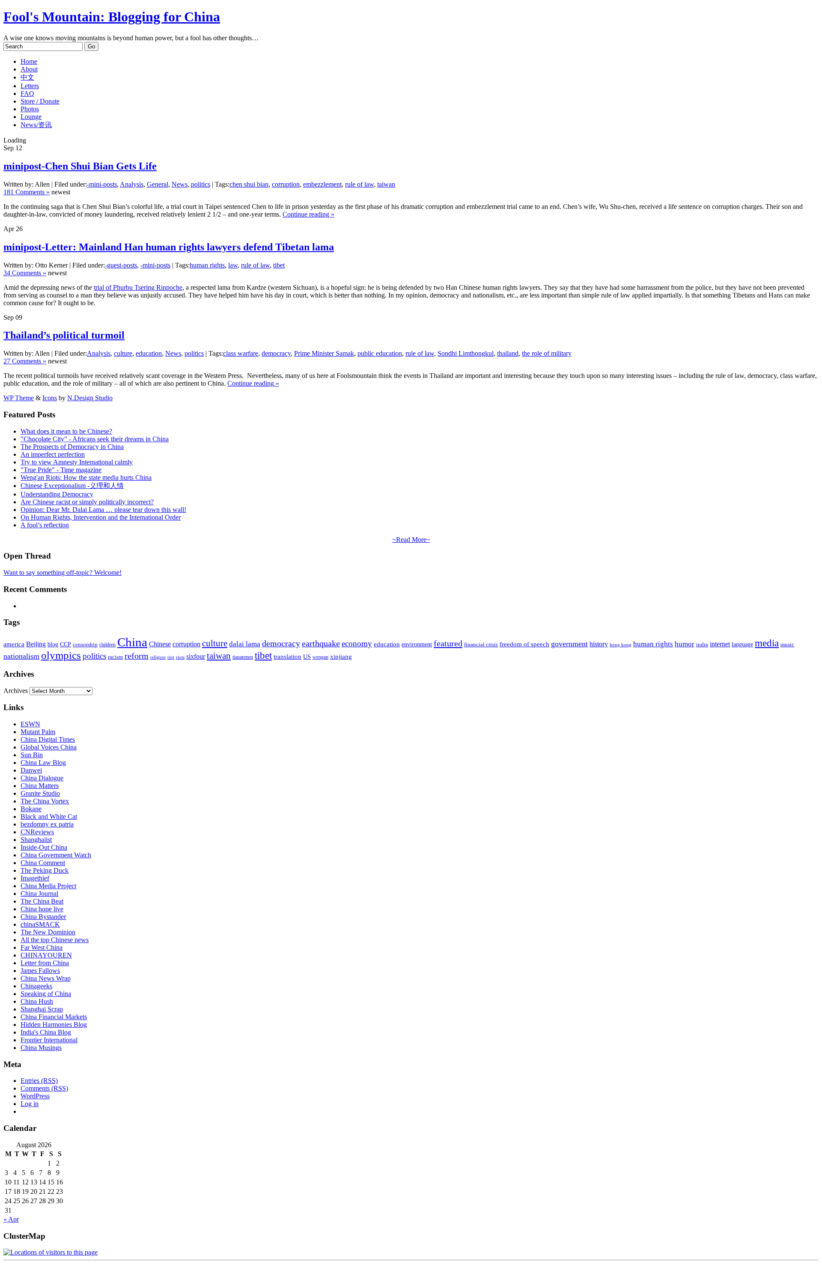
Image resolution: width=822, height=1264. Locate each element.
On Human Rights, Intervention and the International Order (101, 517)
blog (53, 644)
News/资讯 (36, 124)
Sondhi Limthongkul (466, 353)
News (180, 184)
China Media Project (48, 885)
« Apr (11, 1219)
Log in (30, 1103)
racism (115, 657)
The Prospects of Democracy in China (72, 446)
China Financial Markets (54, 1016)
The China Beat (42, 901)
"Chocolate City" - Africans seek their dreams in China (95, 439)
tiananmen (242, 657)
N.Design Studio (90, 398)
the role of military (547, 353)
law (233, 265)
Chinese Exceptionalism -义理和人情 (72, 485)
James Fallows (40, 970)
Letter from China (45, 963)
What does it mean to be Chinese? (66, 431)
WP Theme (18, 398)
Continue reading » (308, 214)
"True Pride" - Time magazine (61, 469)
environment (417, 644)
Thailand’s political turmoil (64, 335)
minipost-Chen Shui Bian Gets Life (80, 166)
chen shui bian (248, 184)
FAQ (27, 93)
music (787, 644)
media (767, 643)
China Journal (39, 893)
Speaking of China (46, 993)
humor (684, 644)
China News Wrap (46, 978)
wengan (320, 657)
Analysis (131, 184)
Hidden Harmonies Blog (54, 1024)
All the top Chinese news (55, 939)
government (569, 643)
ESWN (30, 724)
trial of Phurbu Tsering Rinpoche (138, 287)
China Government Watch (56, 855)
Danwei (31, 770)
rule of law (359, 184)
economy (357, 643)
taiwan (386, 184)
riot (170, 657)
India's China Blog (46, 1032)
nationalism (21, 656)
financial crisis (481, 645)
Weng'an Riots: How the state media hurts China (86, 477)
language (742, 644)
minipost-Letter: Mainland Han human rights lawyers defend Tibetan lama (168, 247)
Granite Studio (40, 793)
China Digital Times (48, 739)
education (149, 353)
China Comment (43, 862)
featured (448, 643)
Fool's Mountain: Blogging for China (111, 16)
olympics (61, 655)
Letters (30, 85)
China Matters (40, 785)
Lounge (31, 116)
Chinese (160, 644)
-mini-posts (102, 184)
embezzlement (322, 184)
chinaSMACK (40, 924)
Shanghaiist (36, 839)
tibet (279, 265)
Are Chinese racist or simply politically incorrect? (87, 502)
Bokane (31, 808)
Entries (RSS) (39, 1080)
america (13, 644)
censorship (85, 644)
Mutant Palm (38, 731)
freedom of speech (524, 644)
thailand (507, 353)
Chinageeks (36, 986)
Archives (15, 690)
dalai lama (244, 644)
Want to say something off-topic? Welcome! (62, 572)
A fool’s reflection (45, 525)
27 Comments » (24, 361)
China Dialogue (42, 778)
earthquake (321, 643)
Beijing (36, 644)
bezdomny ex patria (47, 824)
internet (720, 644)
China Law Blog (43, 762)
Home (29, 61)
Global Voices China (49, 747)
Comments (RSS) (44, 1088)
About (29, 69)
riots (180, 657)
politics (200, 184)
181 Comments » (26, 192)
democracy (276, 353)
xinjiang (341, 656)
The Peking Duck (44, 870)
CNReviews (37, 832)
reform (137, 655)
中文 (27, 77)
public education (379, 353)
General (157, 184)
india (702, 645)
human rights (207, 265)
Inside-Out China (44, 847)
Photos (30, 109)
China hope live (42, 909)
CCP (65, 644)
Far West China (42, 947)
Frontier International (49, 1040)
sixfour (195, 656)
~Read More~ (411, 539)
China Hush (37, 1001)
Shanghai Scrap (42, 1009)
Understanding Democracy (57, 494)
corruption (286, 184)
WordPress (35, 1096)
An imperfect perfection (53, 454)
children (107, 645)
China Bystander (43, 916)
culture (123, 353)
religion (158, 657)
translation (287, 656)
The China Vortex (45, 801)
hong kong (620, 644)
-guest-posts (121, 265)
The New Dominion (48, 932)
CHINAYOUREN (46, 955)
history (599, 644)
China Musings (41, 1047)
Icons (49, 398)
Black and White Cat (49, 816)
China (132, 642)
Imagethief (35, 878)
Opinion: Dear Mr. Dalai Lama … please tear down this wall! (103, 509)
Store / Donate (40, 101)
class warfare (240, 353)
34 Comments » (24, 273)
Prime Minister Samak (324, 353)
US (307, 657)
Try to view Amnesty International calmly (77, 462)
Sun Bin (32, 754)
